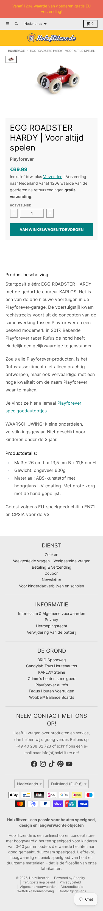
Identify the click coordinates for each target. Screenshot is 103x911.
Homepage (16, 51)
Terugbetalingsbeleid (39, 882)
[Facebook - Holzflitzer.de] (34, 763)
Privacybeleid (70, 882)
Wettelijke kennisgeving (35, 891)
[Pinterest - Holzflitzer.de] (60, 763)
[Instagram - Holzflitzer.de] (43, 763)
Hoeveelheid (20, 205)
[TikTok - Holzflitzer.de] (51, 763)
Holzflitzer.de (39, 878)
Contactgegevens (72, 891)
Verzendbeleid (72, 887)
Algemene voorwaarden (38, 887)
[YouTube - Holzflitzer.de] (69, 763)
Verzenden (52, 176)
